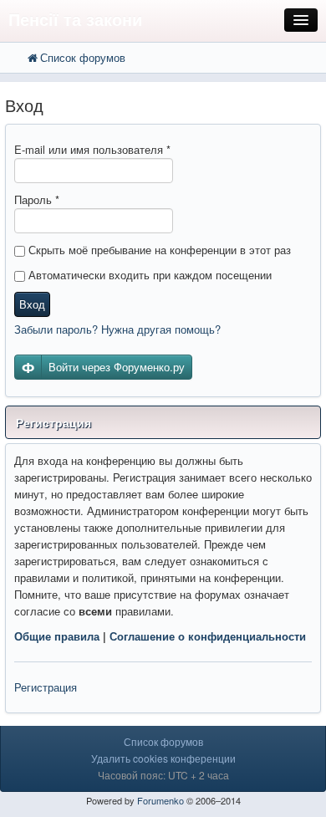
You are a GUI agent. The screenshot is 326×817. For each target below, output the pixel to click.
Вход (32, 304)
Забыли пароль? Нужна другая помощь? (117, 329)
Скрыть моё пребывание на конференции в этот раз (158, 250)
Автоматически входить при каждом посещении (148, 275)
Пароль (36, 199)
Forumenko (160, 800)
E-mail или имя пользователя (92, 149)
